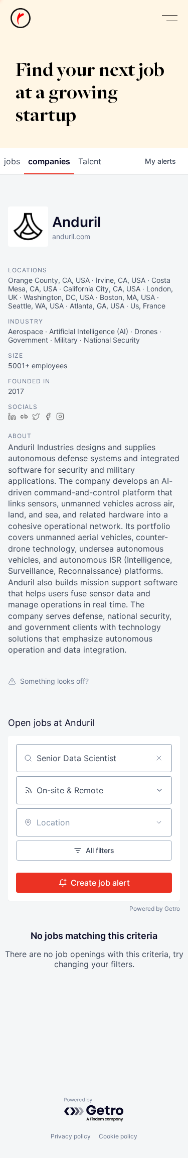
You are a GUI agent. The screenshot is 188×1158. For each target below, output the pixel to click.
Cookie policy (118, 1136)
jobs (12, 161)
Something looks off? (54, 681)
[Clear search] (159, 758)
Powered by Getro (154, 908)
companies (49, 161)
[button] (169, 18)
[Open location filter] (159, 822)
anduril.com (71, 236)
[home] (21, 18)
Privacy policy (71, 1136)
